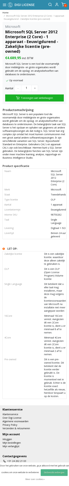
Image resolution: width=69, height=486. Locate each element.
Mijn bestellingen (12, 442)
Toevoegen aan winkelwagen (37, 97)
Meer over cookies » (35, 479)
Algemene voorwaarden (15, 421)
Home (6, 12)
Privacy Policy (10, 424)
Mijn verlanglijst (11, 446)
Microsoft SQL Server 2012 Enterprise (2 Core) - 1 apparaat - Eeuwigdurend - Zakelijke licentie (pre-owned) (34, 17)
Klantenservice (10, 414)
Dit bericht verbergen (54, 472)
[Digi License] (21, 5)
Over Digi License (12, 417)
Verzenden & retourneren (16, 428)
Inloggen (7, 439)
